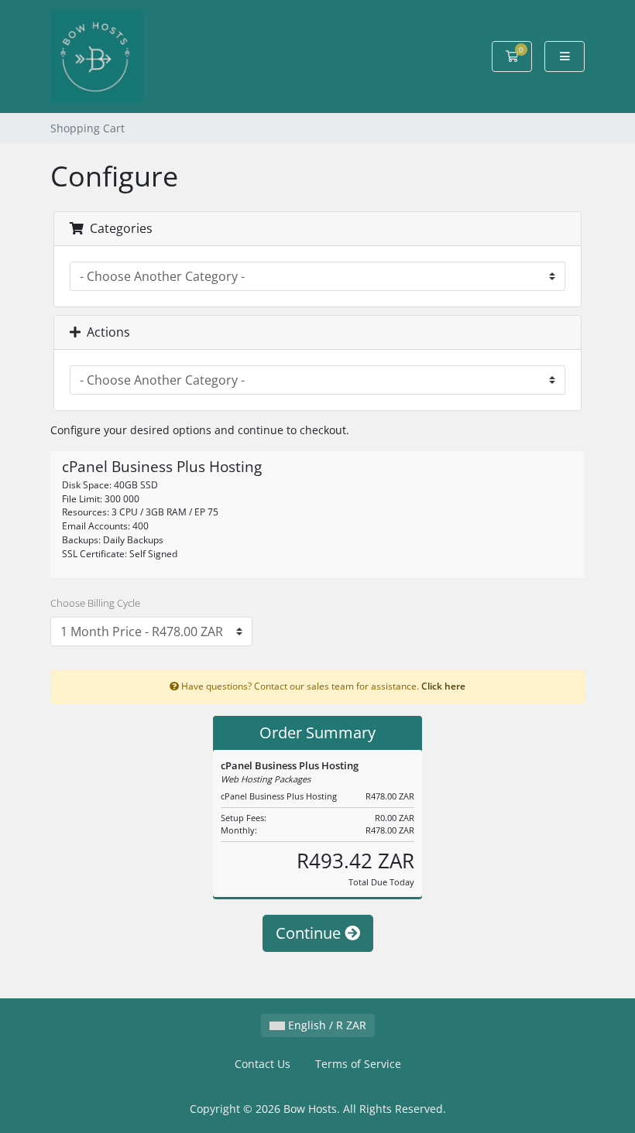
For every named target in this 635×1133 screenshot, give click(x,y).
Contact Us (262, 1063)
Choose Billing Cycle (95, 603)
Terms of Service (358, 1063)
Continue (310, 932)
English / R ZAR (325, 1025)
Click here (443, 685)
